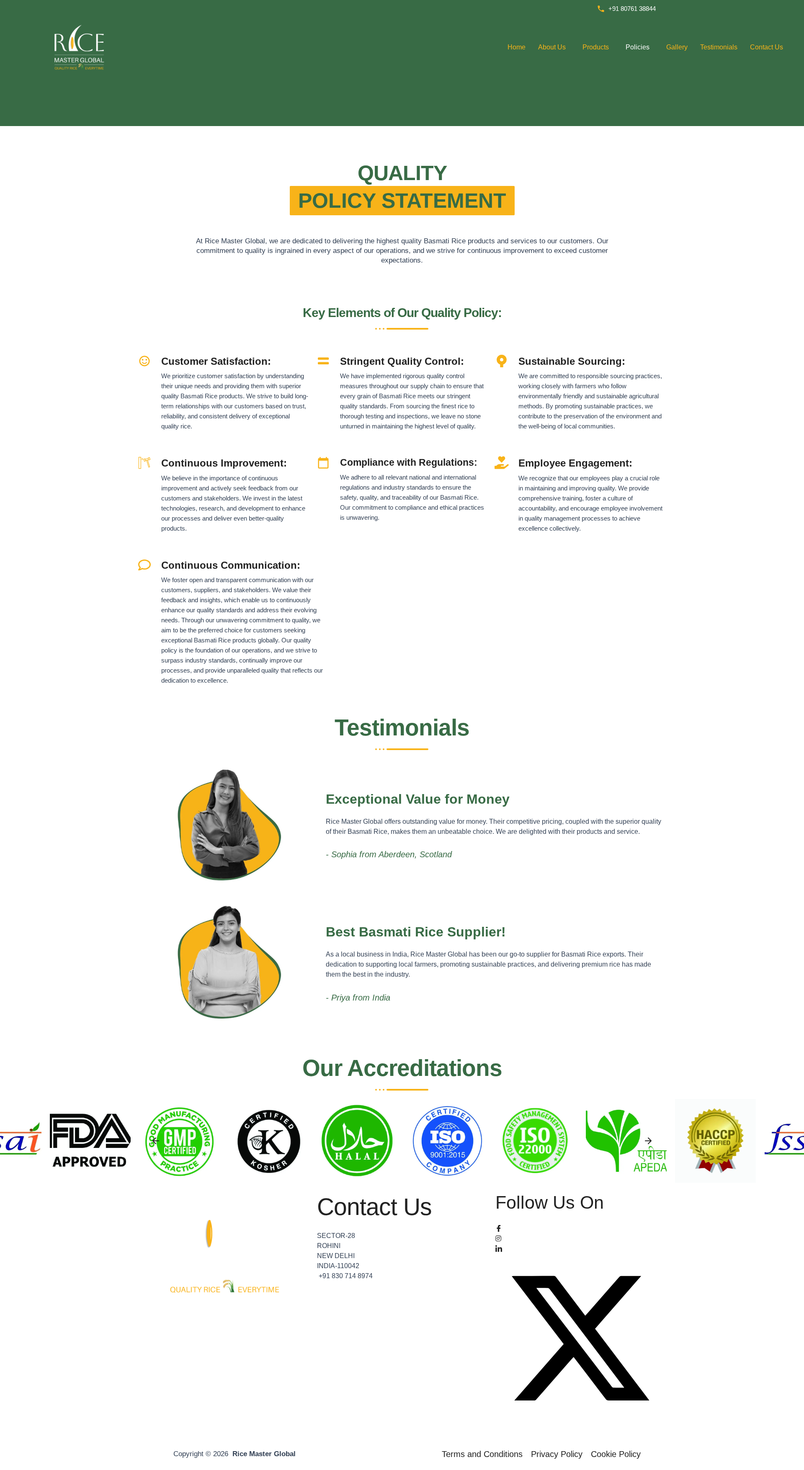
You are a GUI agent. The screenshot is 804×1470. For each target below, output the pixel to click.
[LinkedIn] (580, 1248)
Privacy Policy (556, 1454)
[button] (156, 1141)
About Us (552, 47)
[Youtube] (580, 1431)
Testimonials (718, 47)
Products (595, 47)
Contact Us (766, 47)
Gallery (677, 47)
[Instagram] (580, 1238)
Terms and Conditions (482, 1454)
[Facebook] (580, 1228)
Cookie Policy (616, 1454)
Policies (637, 47)
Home (517, 47)
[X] (580, 1339)
